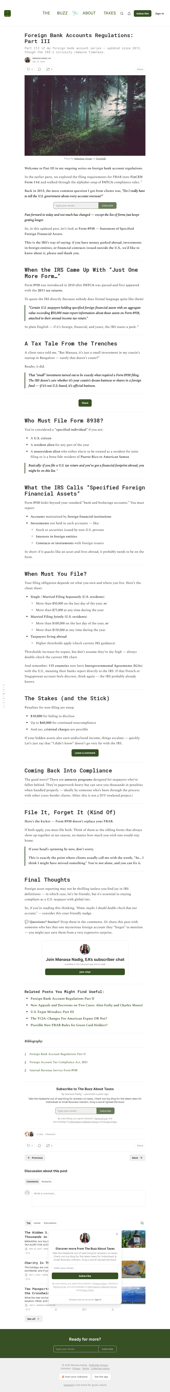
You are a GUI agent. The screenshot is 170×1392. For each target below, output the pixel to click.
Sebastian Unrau (83, 159)
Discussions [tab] (50, 1223)
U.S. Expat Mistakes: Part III (52, 1011)
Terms (85, 1368)
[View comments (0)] (39, 69)
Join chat (85, 971)
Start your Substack (76, 1376)
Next (135, 1157)
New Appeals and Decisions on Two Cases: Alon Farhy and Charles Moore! (87, 1005)
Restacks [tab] (46, 1181)
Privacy (76, 1368)
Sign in (159, 13)
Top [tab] (28, 1223)
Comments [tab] (32, 1181)
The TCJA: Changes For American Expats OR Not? (69, 1018)
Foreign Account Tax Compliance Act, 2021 (59, 1062)
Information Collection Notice (102, 1286)
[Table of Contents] (3, 696)
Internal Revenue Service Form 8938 (53, 1070)
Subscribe (142, 13)
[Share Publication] (129, 13)
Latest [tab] (37, 1223)
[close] (117, 1234)
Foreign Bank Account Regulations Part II (62, 998)
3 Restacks (50, 1134)
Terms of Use (59, 1286)
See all (31, 1318)
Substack (69, 1385)
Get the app (101, 1376)
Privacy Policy (100, 1283)
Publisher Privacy (98, 1365)
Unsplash (101, 159)
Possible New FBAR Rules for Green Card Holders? (69, 1025)
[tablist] (39, 1181)
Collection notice (100, 1368)
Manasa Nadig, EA (42, 58)
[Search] (122, 13)
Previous (37, 1157)
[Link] (20, 273)
